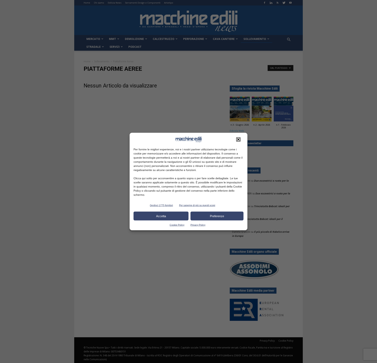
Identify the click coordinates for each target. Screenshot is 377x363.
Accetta (161, 216)
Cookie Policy (177, 225)
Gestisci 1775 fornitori (161, 205)
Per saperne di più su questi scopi (197, 205)
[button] (238, 140)
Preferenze (217, 216)
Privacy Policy (197, 225)
